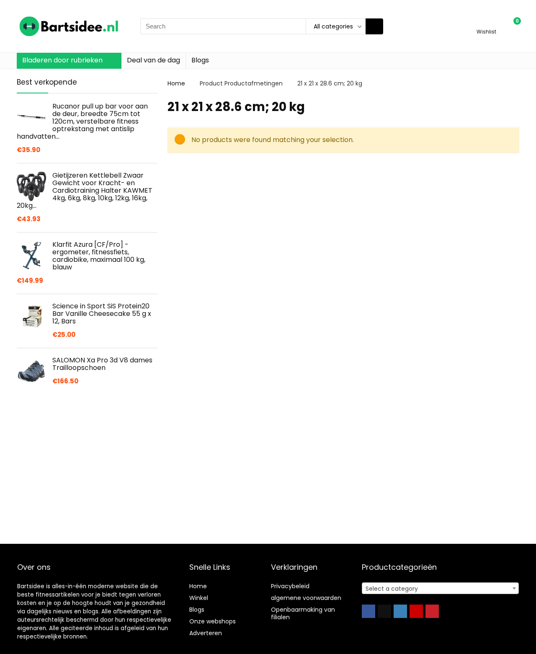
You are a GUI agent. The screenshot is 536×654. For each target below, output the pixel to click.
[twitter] (384, 611)
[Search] (374, 26)
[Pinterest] (432, 611)
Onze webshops (212, 621)
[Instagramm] (400, 611)
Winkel (198, 598)
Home (176, 83)
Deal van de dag (153, 60)
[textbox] (440, 589)
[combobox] (440, 588)
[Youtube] (416, 611)
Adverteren (205, 633)
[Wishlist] (486, 22)
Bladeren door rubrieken (62, 60)
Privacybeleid (290, 586)
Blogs (200, 60)
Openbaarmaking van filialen (303, 613)
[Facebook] (368, 611)
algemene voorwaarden (306, 598)
